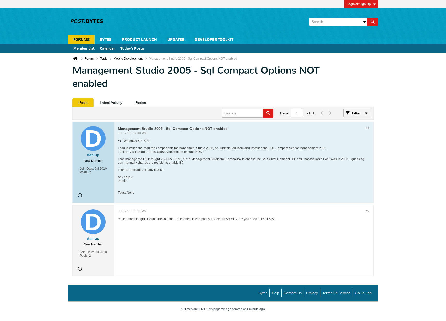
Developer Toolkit (214, 39)
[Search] (372, 22)
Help (275, 293)
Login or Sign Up (359, 4)
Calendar (107, 48)
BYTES (106, 39)
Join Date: (87, 168)
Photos (140, 102)
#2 (367, 211)
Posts (82, 102)
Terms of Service (336, 293)
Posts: (84, 172)
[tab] (83, 102)
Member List (84, 48)
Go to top (363, 293)
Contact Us (293, 293)
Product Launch (139, 39)
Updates (175, 39)
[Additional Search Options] (364, 22)
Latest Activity (111, 102)
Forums (81, 39)
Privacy (312, 293)
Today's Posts (132, 48)
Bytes (262, 293)
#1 (367, 128)
